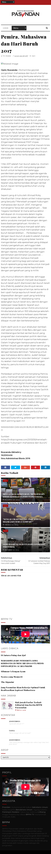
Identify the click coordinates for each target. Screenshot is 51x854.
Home (5, 28)
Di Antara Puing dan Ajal (13, 655)
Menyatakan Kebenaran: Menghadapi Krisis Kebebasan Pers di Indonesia (23, 495)
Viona (12, 731)
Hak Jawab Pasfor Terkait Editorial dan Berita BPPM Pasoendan (28, 705)
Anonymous (14, 721)
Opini (33, 56)
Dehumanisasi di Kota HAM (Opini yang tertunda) (24, 545)
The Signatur (7, 682)
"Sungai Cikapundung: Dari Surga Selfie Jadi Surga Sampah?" (22, 520)
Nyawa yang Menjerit (12, 677)
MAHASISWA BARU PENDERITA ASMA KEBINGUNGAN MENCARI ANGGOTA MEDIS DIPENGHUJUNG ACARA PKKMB (22, 663)
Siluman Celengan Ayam (13, 671)
